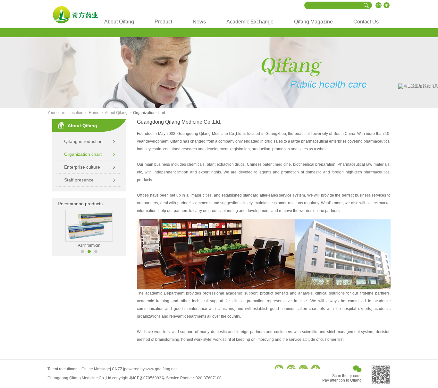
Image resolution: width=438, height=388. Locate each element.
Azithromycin (89, 245)
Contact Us (366, 21)
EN (378, 5)
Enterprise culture (82, 167)
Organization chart (83, 154)
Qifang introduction (83, 141)
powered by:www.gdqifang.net (150, 369)
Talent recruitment (63, 369)
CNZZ (117, 369)
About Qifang (119, 21)
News (199, 21)
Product (163, 21)
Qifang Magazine (313, 21)
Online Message (95, 369)
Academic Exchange (250, 21)
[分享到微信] (278, 367)
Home (94, 112)
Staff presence (79, 179)
